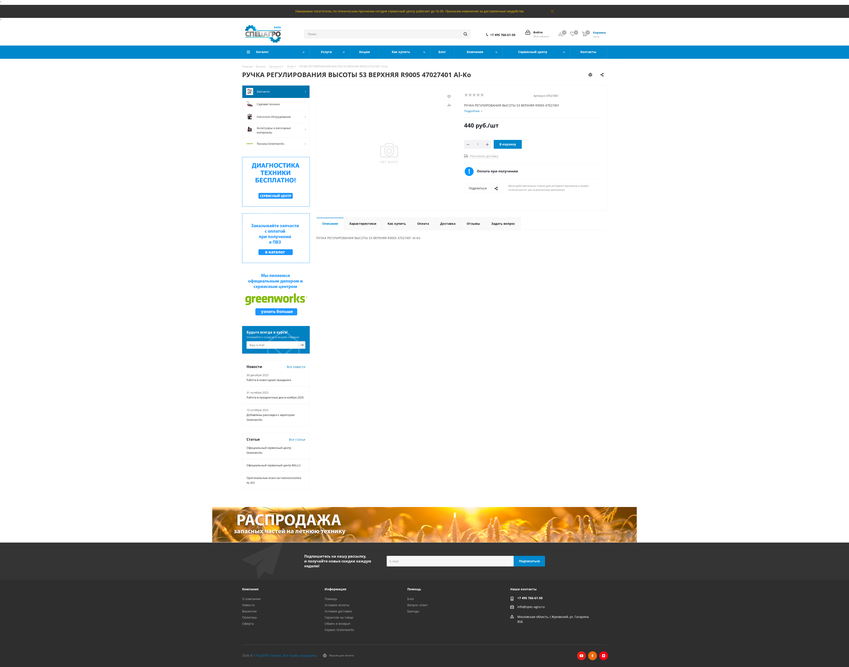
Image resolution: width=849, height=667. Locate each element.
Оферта (248, 623)
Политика (249, 617)
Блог (410, 599)
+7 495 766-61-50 (502, 35)
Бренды (413, 611)
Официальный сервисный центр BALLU (273, 465)
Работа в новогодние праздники (269, 380)
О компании (251, 599)
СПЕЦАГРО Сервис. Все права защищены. (286, 655)
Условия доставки (338, 611)
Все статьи (297, 439)
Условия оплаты (337, 605)
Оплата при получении (497, 171)
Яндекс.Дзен (603, 655)
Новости (248, 605)
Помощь (331, 599)
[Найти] (465, 34)
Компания (250, 589)
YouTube (581, 655)
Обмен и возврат (338, 623)
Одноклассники (592, 655)
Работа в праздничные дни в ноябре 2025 (275, 397)
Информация (335, 589)
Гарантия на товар (339, 617)
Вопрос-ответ (417, 605)
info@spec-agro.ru (531, 607)
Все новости (296, 367)
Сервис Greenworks (339, 630)
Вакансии (249, 611)
